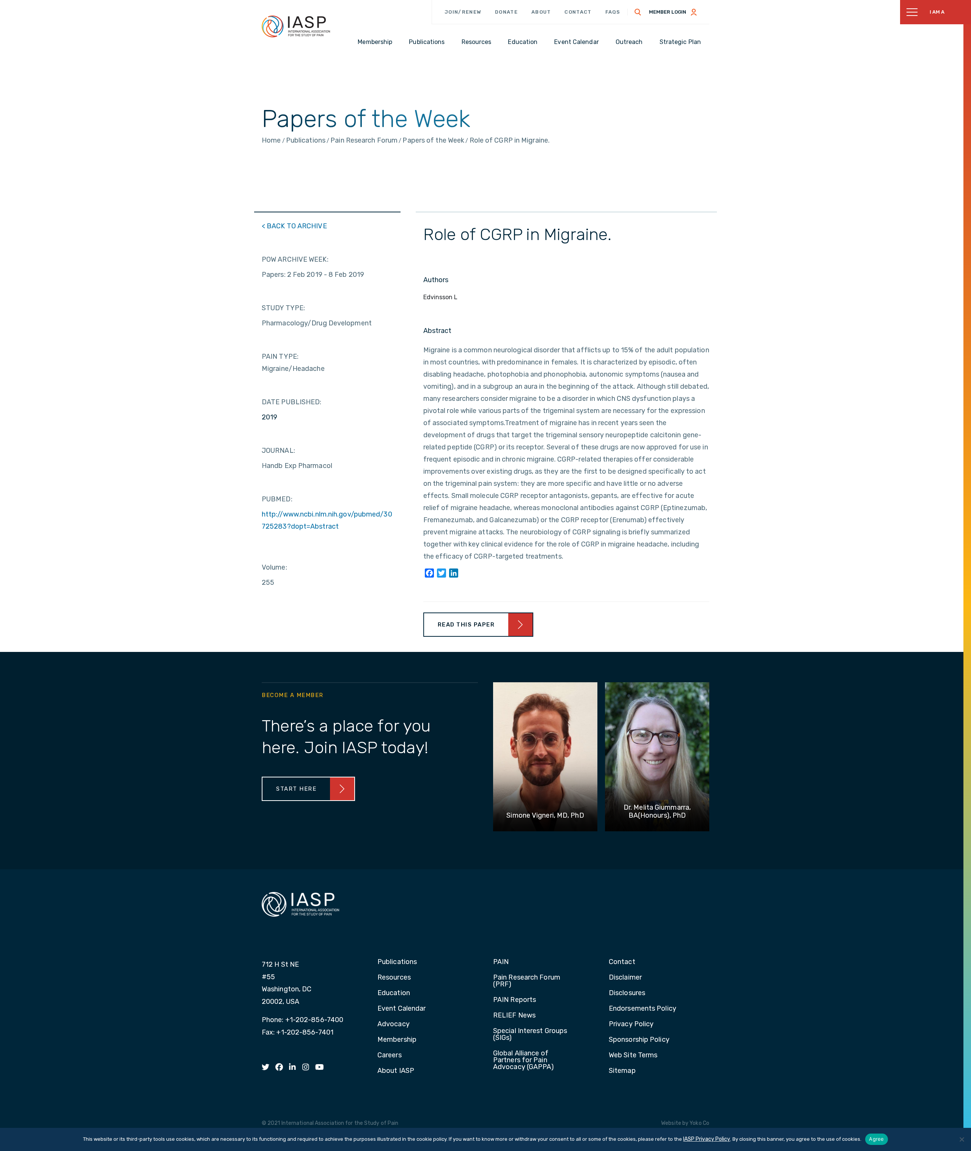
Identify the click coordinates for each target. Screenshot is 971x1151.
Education (393, 993)
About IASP (395, 1071)
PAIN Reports (514, 1000)
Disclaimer (625, 977)
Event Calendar (401, 1009)
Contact (577, 12)
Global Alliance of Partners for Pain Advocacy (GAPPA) (523, 1060)
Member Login (667, 12)
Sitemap (622, 1071)
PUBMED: (277, 499)
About (541, 12)
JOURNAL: (278, 450)
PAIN (501, 962)
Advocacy (393, 1024)
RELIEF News (514, 1015)
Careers (389, 1055)
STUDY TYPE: (283, 308)
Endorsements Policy (642, 1009)
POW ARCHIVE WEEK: (295, 259)
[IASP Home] (296, 26)
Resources (394, 977)
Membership (396, 1040)
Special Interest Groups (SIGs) (530, 1034)
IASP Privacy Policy (706, 1139)
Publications (397, 962)
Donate (506, 12)
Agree (876, 1139)
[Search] (638, 12)
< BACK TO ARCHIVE (294, 226)
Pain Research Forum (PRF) (526, 981)
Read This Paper (466, 624)
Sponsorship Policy (639, 1040)
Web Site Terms (633, 1055)
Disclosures (627, 993)
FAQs (613, 12)
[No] (961, 1139)
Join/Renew (463, 12)
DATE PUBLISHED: (292, 402)
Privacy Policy (631, 1024)
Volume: (274, 567)
